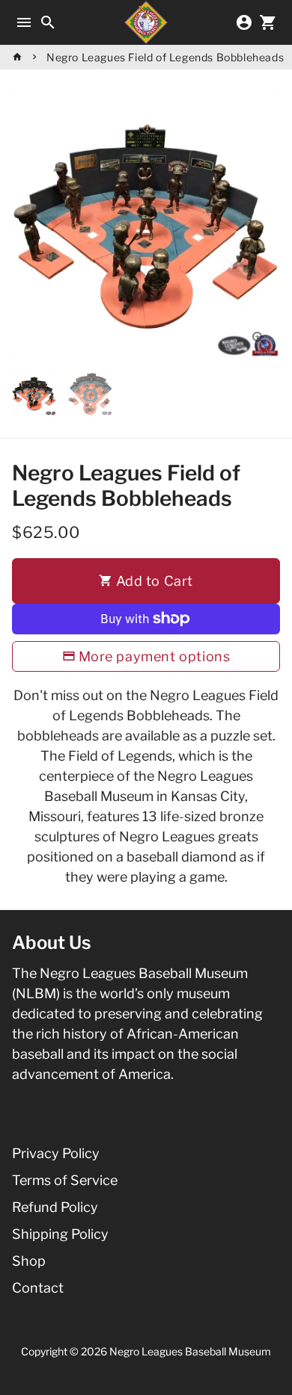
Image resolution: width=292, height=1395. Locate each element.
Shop (29, 1261)
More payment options (155, 656)
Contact (38, 1288)
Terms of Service (65, 1180)
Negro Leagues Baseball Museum (190, 1351)
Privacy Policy (56, 1153)
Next (264, 226)
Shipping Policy (60, 1234)
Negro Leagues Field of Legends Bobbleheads (165, 57)
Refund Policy (55, 1207)
